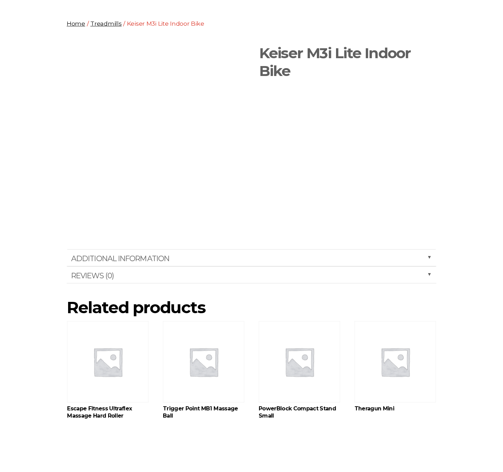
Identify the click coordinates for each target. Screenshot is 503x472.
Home (76, 23)
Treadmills (105, 23)
